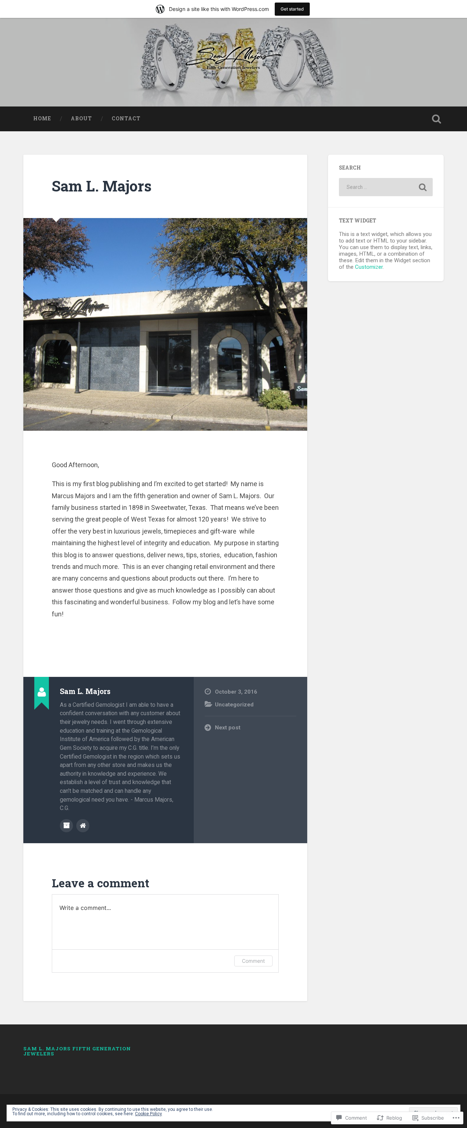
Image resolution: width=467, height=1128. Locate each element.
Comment (253, 961)
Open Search (436, 118)
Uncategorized (234, 704)
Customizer (369, 267)
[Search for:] (386, 187)
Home (42, 118)
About (81, 118)
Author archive (66, 825)
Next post (227, 727)
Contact (126, 118)
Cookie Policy (148, 1113)
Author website (82, 825)
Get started (292, 9)
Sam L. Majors (101, 185)
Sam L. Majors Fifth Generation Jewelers (77, 1051)
